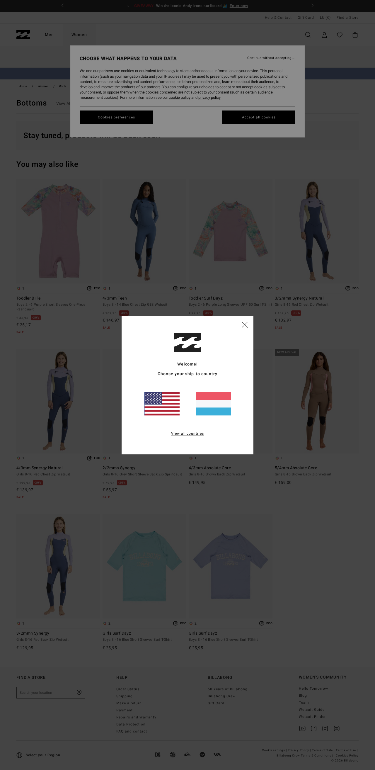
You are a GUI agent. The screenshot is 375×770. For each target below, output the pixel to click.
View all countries (187, 433)
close (245, 324)
